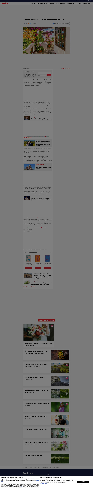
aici (21, 486)
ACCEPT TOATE (83, 481)
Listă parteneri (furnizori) (43, 483)
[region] (46, 483)
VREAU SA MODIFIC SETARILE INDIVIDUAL (83, 484)
